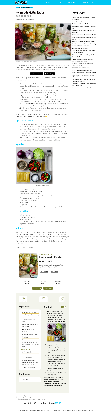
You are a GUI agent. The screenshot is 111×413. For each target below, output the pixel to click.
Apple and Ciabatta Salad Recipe (27, 398)
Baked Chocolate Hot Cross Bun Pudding (84, 72)
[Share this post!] (17, 16)
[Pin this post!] (25, 16)
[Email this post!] (30, 16)
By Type (59, 2)
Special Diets (72, 2)
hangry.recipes (89, 410)
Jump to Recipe (38, 74)
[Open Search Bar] (93, 2)
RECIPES (58, 403)
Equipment (43, 301)
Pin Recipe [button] (54, 271)
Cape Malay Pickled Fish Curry (80, 67)
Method (63, 301)
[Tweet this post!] (19, 16)
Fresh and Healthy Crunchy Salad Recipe (83, 41)
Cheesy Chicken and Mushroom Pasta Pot (84, 35)
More (84, 2)
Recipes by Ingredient (27, 7)
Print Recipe (50, 74)
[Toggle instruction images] (63, 307)
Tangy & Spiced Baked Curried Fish (82, 70)
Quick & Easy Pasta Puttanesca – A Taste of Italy (31, 399)
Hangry (18, 7)
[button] (38, 312)
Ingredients (23, 301)
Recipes (48, 2)
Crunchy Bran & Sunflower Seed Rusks (83, 88)
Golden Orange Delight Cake (80, 48)
